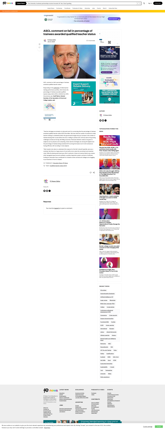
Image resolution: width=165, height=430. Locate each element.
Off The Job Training (105, 350)
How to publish (95, 402)
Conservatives (110, 307)
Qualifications (110, 353)
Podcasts (93, 393)
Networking (110, 397)
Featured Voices (79, 394)
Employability (62, 396)
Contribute (67, 8)
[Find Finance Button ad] (109, 67)
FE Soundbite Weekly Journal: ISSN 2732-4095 (81, 396)
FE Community (47, 410)
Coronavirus (103, 315)
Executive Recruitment (65, 410)
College (102, 307)
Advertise (87, 8)
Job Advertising (79, 410)
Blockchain (112, 300)
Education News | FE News (60, 163)
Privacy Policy (47, 415)
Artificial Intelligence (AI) (106, 297)
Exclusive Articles (79, 393)
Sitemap (45, 416)
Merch (104, 8)
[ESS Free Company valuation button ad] (109, 96)
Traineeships (108, 370)
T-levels (112, 367)
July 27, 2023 (51, 41)
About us (45, 407)
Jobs (93, 8)
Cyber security (113, 315)
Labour (102, 332)
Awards (109, 393)
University (103, 373)
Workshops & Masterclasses (111, 405)
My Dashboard (95, 407)
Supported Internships (106, 363)
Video (92, 394)
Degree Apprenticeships (106, 318)
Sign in (150, 3)
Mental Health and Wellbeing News (108, 339)
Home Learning (110, 325)
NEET (109, 343)
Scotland (102, 357)
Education (61, 393)
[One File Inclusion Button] (49, 110)
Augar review (103, 300)
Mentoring (103, 343)
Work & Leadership (64, 397)
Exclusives (59, 8)
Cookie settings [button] (147, 426)
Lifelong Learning (104, 335)
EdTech (61, 394)
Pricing (77, 405)
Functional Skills (104, 322)
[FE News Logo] (8, 3)
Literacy (114, 335)
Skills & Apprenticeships (65, 399)
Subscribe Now (113, 8)
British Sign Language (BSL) (107, 303)
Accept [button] (159, 426)
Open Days (110, 399)
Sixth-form (116, 357)
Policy (115, 350)
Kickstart (111, 328)
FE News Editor (52, 40)
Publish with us (47, 412)
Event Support (79, 413)
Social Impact (62, 400)
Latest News (50, 8)
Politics (102, 353)
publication (56, 88)
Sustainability (104, 367)
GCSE (101, 325)
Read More (47, 427)
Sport (109, 360)
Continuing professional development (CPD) (106, 311)
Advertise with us (47, 413)
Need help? (94, 413)
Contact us (46, 409)
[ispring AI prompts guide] (109, 53)
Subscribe (158, 3)
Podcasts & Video (77, 8)
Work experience (104, 377)
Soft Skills (102, 360)
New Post (93, 405)
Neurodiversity (104, 347)
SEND (109, 357)
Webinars (109, 403)
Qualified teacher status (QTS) (58, 165)
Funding (113, 322)
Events (99, 8)
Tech (101, 370)
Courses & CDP (111, 396)
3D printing (103, 290)
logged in (57, 208)
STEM (114, 360)
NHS (112, 347)
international (103, 328)
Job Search (62, 411)
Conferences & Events (113, 394)
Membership (94, 411)
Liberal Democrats (111, 332)
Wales (109, 373)
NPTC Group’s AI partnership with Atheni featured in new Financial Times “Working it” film (52, 3)
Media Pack (78, 407)
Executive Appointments (65, 408)
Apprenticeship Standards (107, 293)
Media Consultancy (80, 411)
